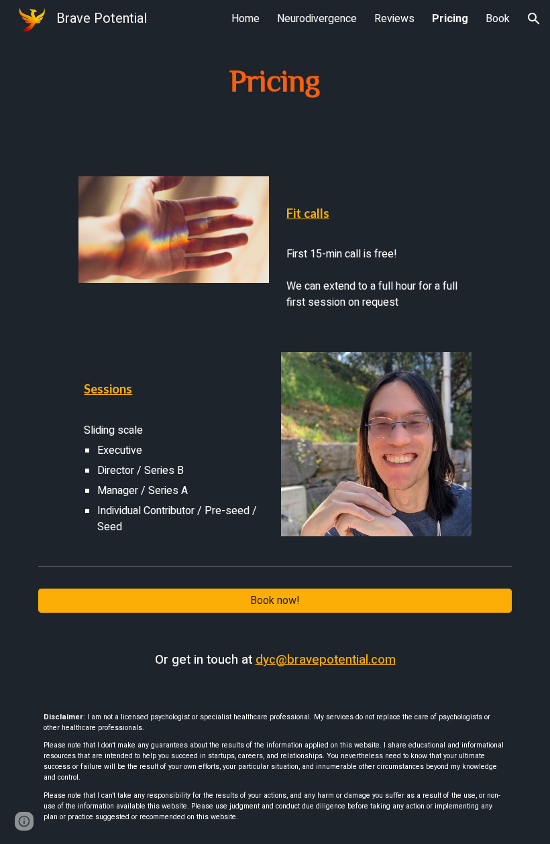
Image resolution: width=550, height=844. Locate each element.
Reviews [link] (394, 19)
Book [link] (498, 19)
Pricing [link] (450, 19)
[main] (275, 80)
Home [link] (245, 19)
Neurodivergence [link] (317, 19)
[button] (534, 19)
